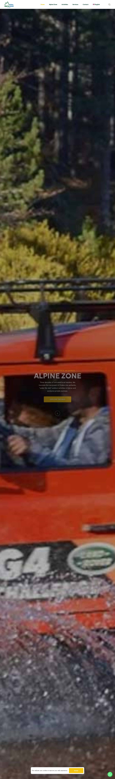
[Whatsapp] (110, 774)
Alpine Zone (53, 4)
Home (43, 4)
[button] (109, 4)
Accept (76, 771)
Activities (65, 4)
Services (75, 4)
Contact (85, 4)
